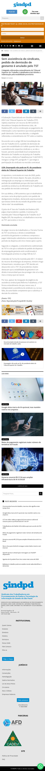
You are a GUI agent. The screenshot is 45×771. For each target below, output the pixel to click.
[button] (40, 45)
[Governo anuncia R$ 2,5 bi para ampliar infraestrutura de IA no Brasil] (22, 459)
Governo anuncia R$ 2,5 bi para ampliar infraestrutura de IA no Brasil (17, 478)
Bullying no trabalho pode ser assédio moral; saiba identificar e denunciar (22, 565)
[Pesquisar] (42, 18)
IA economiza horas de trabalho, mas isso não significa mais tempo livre (21, 507)
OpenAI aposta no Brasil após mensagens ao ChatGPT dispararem (19, 553)
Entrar (22, 38)
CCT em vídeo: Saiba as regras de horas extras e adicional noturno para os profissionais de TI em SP (20, 520)
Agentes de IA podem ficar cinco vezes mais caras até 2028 (21, 559)
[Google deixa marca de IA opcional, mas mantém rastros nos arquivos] (22, 389)
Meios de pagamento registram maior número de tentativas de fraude (21, 443)
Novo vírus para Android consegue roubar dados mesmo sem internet (22, 547)
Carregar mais (22, 486)
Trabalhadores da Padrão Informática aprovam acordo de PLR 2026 (22, 527)
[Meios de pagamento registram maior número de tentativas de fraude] (22, 424)
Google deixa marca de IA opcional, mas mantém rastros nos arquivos (21, 408)
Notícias (6, 50)
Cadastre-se (17, 41)
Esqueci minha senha (6, 41)
